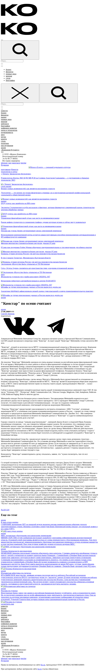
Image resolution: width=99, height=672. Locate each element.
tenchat (23, 163)
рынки (3, 117)
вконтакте (16, 163)
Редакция (5, 165)
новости (4, 111)
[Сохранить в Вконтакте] (19, 335)
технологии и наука (9, 172)
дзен (10, 163)
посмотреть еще (7, 604)
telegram (4, 163)
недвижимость (7, 132)
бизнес (8, 69)
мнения (9, 76)
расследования (7, 145)
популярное (6, 169)
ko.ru (40, 669)
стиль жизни (6, 186)
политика (5, 143)
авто (3, 135)
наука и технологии (9, 130)
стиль (8, 78)
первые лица (11, 74)
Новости (14, 169)
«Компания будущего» (10, 150)
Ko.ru (43, 665)
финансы (9, 72)
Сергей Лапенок (7, 314)
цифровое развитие (9, 128)
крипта (4, 139)
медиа (3, 137)
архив (3, 148)
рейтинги (5, 124)
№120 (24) (5, 510)
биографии (10, 80)
